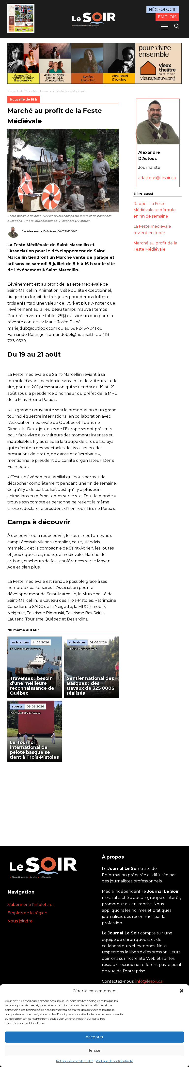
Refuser (94, 1050)
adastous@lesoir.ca (157, 177)
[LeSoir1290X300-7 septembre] (94, 63)
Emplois (167, 17)
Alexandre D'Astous (42, 231)
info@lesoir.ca (148, 981)
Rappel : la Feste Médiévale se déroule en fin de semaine (154, 210)
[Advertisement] (63, 799)
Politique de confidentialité (74, 1061)
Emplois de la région (27, 913)
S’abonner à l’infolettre (29, 904)
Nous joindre (19, 921)
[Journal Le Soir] (94, 18)
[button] (181, 990)
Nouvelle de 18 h (18, 91)
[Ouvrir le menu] (164, 26)
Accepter (94, 1036)
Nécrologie (163, 9)
